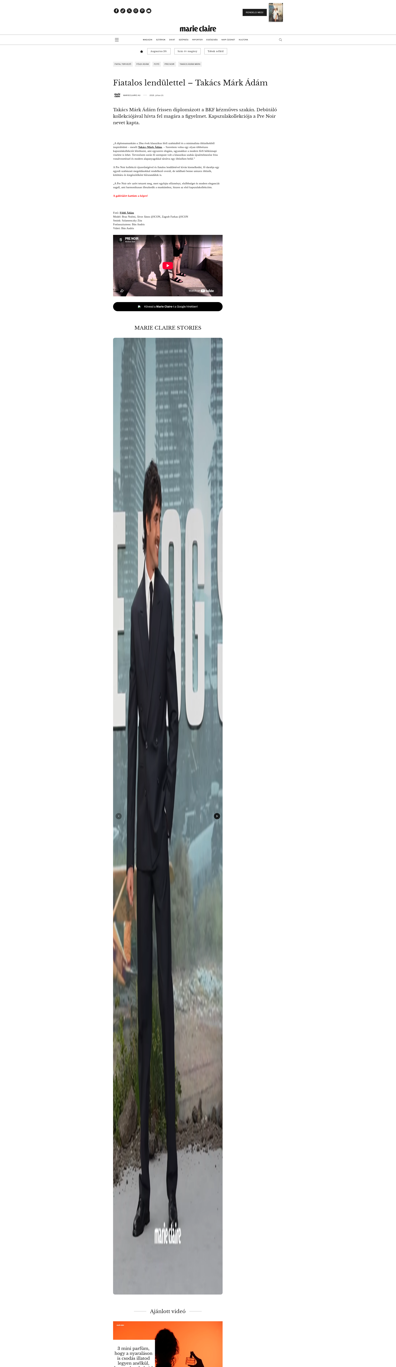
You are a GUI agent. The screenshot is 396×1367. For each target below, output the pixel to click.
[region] (168, 816)
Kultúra (243, 40)
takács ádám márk (190, 64)
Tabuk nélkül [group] (216, 51)
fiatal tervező (123, 64)
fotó (156, 64)
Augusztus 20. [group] (159, 51)
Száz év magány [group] (187, 51)
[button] (168, 816)
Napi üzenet (228, 40)
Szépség (184, 40)
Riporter (197, 40)
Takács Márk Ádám (150, 147)
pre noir (169, 64)
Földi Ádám (127, 212)
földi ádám (142, 64)
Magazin (147, 40)
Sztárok (161, 40)
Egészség (212, 40)
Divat (172, 40)
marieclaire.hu (132, 95)
